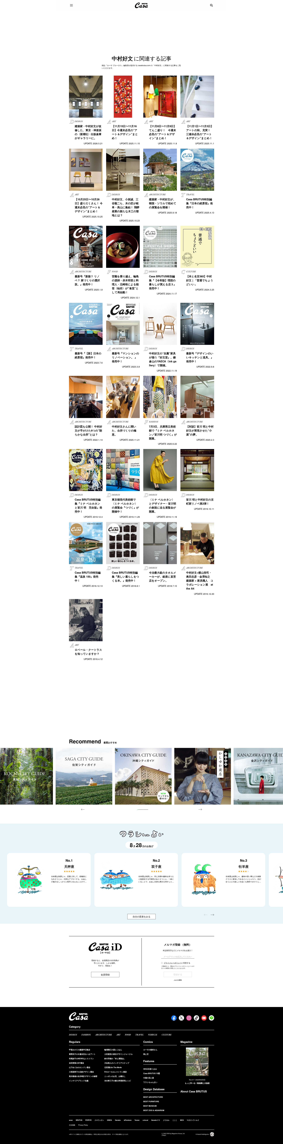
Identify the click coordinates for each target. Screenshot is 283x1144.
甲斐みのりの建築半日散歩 (79, 1049)
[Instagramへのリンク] (189, 1018)
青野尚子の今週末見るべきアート (82, 1054)
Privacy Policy (83, 1125)
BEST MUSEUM (150, 1106)
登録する (177, 974)
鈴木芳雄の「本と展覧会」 (115, 1058)
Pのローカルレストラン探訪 (115, 1072)
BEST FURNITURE (151, 1101)
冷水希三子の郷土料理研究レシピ (117, 1080)
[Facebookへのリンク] (174, 1018)
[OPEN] (71, 5)
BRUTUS (79, 1120)
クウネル (166, 1120)
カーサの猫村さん (150, 1049)
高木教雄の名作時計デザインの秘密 (83, 1076)
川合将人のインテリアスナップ (116, 1063)
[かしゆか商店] (202, 776)
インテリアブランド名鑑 (78, 1080)
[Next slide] (200, 809)
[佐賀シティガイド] (84, 776)
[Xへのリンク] (181, 1018)
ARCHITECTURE (103, 1034)
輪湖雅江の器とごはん (113, 1049)
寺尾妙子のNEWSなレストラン (81, 1058)
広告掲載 (72, 1125)
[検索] (211, 5)
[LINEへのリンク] (211, 1018)
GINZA (109, 1120)
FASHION (86, 1034)
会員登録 (105, 974)
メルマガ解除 (178, 980)
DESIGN (73, 1034)
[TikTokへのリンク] (196, 1018)
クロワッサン (99, 1120)
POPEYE (88, 1120)
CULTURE (166, 1034)
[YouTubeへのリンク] (204, 1018)
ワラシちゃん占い (150, 1082)
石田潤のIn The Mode (113, 1067)
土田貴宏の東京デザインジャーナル (118, 1054)
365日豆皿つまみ (150, 1069)
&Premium (127, 1120)
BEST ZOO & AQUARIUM (153, 1110)
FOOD (128, 1034)
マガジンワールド (193, 1120)
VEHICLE (152, 1034)
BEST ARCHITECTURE (153, 1097)
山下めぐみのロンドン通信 (79, 1067)
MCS (182, 1120)
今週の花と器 (148, 1077)
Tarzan (137, 1120)
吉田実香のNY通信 (76, 1063)
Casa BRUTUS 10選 (151, 1073)
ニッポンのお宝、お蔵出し (115, 1076)
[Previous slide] (83, 809)
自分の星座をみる (141, 916)
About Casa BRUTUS (193, 1091)
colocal (145, 1120)
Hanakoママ (155, 1120)
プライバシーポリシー (172, 963)
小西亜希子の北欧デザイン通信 (81, 1072)
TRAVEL (139, 1034)
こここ (174, 1120)
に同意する (177, 963)
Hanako (118, 1120)
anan (71, 1120)
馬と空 (146, 1054)
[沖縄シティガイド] (143, 776)
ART (118, 1034)
